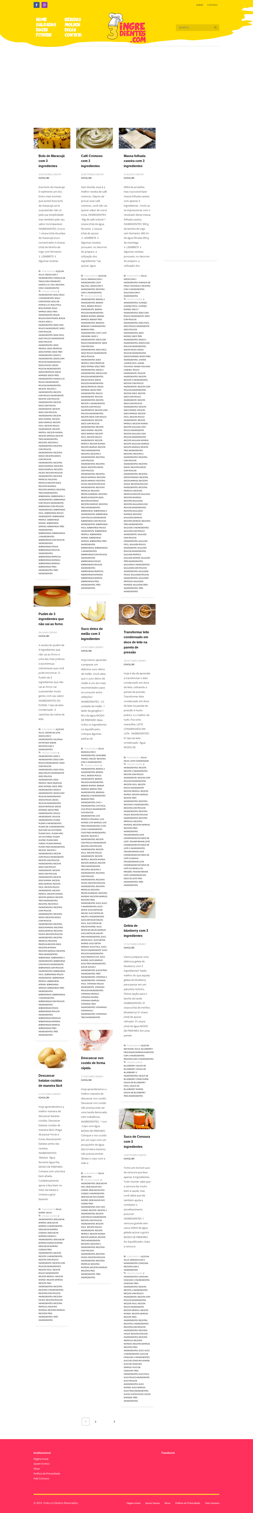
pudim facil (45, 833)
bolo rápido (45, 308)
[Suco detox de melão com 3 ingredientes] (94, 611)
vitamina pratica (90, 994)
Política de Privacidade (47, 1473)
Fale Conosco (41, 1478)
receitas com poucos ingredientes (50, 449)
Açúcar (60, 271)
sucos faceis (137, 1394)
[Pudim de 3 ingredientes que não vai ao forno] (52, 596)
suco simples (96, 960)
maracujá (59, 378)
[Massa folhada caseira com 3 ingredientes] (137, 138)
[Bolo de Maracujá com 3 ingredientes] (52, 138)
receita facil (130, 784)
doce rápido (45, 352)
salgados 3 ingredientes (137, 564)
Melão (92, 758)
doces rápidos (131, 356)
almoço (143, 302)
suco (98, 903)
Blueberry (147, 1049)
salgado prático (132, 554)
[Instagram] (44, 5)
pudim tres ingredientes (52, 847)
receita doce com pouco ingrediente (50, 405)
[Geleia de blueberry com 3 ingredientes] (137, 908)
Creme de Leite (52, 732)
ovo (98, 1207)
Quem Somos (42, 1463)
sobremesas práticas (50, 556)
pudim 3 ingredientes (50, 823)
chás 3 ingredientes (91, 829)
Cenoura (143, 1263)
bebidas (100, 323)
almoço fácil (131, 306)
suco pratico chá (90, 957)
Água (41, 274)
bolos (56, 315)
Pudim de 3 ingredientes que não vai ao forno (51, 619)
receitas (43, 442)
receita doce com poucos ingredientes (49, 412)
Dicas (126, 761)
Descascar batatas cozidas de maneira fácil (50, 1080)
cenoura (143, 1276)
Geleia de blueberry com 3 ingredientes (136, 930)
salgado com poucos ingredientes (135, 537)
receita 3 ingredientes (93, 403)
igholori (44, 178)
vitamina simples (90, 1000)
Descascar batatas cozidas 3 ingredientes (49, 1236)
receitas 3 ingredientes (136, 804)
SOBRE (199, 5)
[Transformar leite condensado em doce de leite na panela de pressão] (137, 614)
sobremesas (45, 533)
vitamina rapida (89, 997)
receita (42, 389)
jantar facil (130, 363)
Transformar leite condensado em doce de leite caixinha (136, 854)
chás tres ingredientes (93, 832)
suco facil (95, 947)
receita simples (47, 436)
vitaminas (101, 1007)
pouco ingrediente (49, 382)
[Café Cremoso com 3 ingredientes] (94, 138)
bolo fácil (56, 305)
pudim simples (53, 843)
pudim (56, 820)
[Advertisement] (126, 81)
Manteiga (135, 286)
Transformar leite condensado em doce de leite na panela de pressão (136, 642)
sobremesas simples (49, 563)
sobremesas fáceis (48, 546)
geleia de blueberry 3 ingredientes (135, 1072)
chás (103, 826)
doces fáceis (45, 365)
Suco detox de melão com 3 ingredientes (92, 634)
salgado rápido (132, 558)
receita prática (132, 791)
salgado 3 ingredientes (136, 527)
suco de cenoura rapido (137, 1360)
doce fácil (58, 335)
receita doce (130, 393)
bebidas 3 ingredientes (93, 326)
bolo (56, 295)
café (98, 333)
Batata (42, 1212)
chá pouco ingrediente (93, 809)
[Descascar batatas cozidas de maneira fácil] (52, 1057)
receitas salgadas (133, 501)
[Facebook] (37, 5)
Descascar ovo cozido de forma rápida (93, 1063)
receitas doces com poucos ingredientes (50, 459)
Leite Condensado (139, 761)
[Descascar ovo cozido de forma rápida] (94, 1040)
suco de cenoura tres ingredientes (132, 1370)
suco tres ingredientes (93, 963)
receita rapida (55, 432)
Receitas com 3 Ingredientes (138, 1059)
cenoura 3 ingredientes (136, 1280)
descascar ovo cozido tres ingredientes (93, 1203)
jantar (142, 359)
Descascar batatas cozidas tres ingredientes (48, 1249)
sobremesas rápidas (49, 560)
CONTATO (212, 5)
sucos (84, 967)
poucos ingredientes (50, 385)
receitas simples (47, 489)
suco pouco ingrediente (136, 1377)
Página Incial (41, 1459)
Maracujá (44, 284)
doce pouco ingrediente (51, 338)
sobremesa (44, 496)
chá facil (101, 805)
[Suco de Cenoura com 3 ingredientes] (137, 1118)
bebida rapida (88, 316)
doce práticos (54, 348)
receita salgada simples (136, 443)
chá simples (95, 822)
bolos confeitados (48, 318)
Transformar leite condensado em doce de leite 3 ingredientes (137, 844)
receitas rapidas (47, 486)
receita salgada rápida (136, 440)
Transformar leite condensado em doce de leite (136, 838)
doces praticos (46, 372)
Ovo (53, 284)
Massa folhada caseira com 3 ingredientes (134, 161)
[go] (215, 27)
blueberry (129, 1065)
